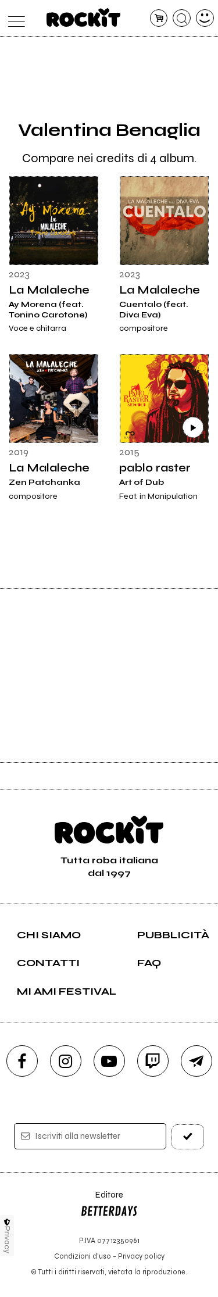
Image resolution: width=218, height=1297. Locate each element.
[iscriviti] (187, 1136)
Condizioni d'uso (82, 1256)
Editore (101, 1200)
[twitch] (153, 1061)
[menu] (14, 18)
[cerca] (182, 18)
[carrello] (159, 18)
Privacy (7, 1239)
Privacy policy (141, 1256)
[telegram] (196, 1061)
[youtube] (109, 1061)
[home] (83, 17)
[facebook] (22, 1061)
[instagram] (65, 1061)
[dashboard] (205, 18)
